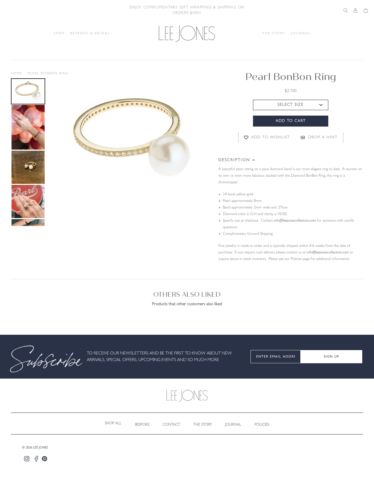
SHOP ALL (113, 423)
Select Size (291, 105)
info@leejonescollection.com (295, 221)
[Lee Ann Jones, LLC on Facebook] (36, 458)
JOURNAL (301, 33)
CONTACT (171, 425)
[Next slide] (28, 223)
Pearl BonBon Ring (48, 73)
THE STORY (274, 33)
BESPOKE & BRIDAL (90, 33)
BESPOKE (142, 425)
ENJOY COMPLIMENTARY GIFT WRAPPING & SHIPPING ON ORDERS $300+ (187, 10)
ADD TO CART (291, 121)
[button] (28, 91)
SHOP (59, 33)
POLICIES (262, 425)
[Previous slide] (28, 82)
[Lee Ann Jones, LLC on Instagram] (26, 458)
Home (16, 73)
